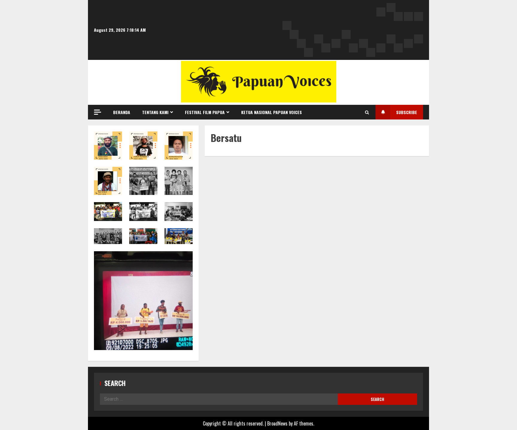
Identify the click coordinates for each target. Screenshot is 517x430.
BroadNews (277, 423)
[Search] (367, 112)
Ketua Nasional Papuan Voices (271, 112)
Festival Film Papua (205, 112)
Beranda (121, 112)
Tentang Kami (155, 112)
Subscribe (406, 112)
